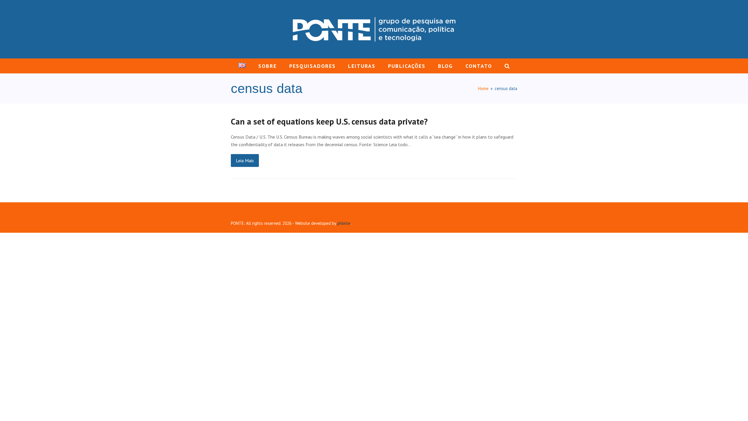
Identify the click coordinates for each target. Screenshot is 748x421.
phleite (343, 223)
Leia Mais (245, 160)
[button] (507, 66)
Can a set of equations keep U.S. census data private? (329, 121)
